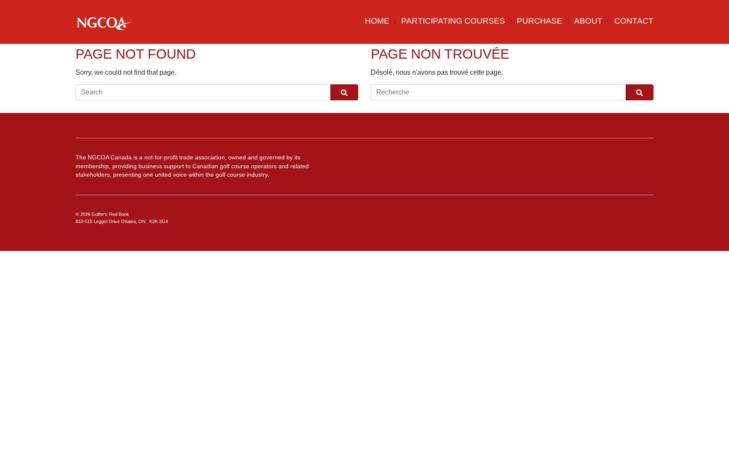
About (588, 20)
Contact (633, 20)
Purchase (539, 20)
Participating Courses (453, 20)
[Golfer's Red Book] (105, 22)
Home (377, 20)
